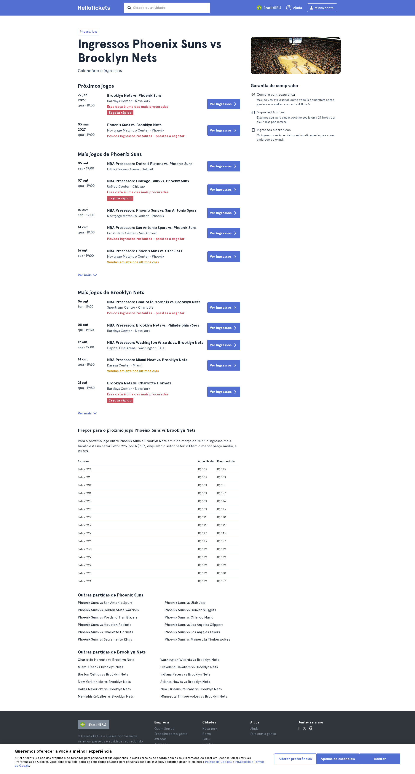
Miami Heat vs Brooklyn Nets (100, 667)
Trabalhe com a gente (171, 734)
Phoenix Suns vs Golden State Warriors (108, 610)
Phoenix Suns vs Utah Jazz (185, 603)
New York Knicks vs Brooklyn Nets (104, 682)
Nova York (209, 729)
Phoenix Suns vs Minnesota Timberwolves (197, 639)
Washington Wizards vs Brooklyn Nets (189, 660)
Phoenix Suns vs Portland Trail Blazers (107, 617)
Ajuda (254, 729)
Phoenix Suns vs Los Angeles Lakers (192, 632)
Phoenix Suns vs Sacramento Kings (105, 639)
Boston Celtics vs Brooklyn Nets (103, 674)
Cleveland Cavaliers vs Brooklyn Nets (189, 667)
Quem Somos (164, 729)
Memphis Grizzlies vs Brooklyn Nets (106, 696)
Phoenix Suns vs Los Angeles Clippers (194, 625)
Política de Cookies (218, 761)
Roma (206, 734)
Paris (206, 739)
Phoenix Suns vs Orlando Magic (189, 617)
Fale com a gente (263, 734)
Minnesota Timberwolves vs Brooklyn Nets (193, 696)
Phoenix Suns (88, 31)
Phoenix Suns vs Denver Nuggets (190, 610)
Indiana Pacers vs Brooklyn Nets (185, 674)
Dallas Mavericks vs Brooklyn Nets (104, 689)
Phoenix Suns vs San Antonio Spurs (105, 603)
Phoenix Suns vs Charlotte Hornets (105, 632)
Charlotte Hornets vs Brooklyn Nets (106, 660)
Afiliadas (160, 739)
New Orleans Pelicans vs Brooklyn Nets (191, 689)
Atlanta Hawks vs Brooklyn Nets (185, 682)
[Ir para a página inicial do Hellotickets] (94, 8)
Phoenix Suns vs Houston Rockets (104, 625)
